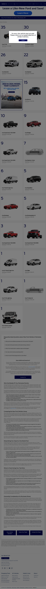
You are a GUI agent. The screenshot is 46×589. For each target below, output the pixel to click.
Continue (23, 40)
